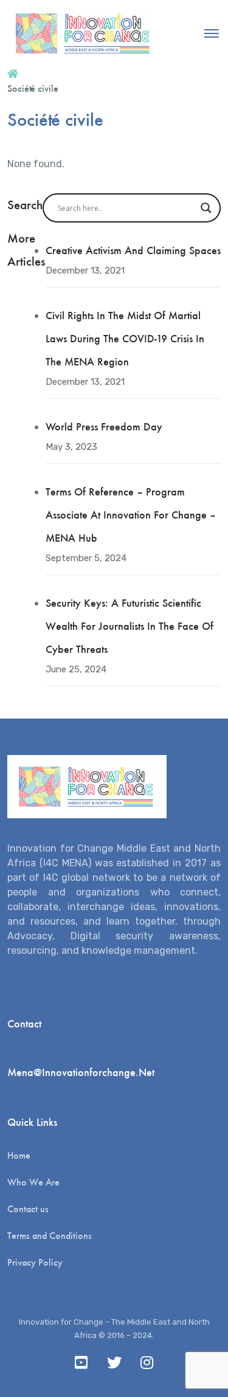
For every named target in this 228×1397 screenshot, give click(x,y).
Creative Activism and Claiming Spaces (133, 250)
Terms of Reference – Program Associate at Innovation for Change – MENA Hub (131, 515)
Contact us (28, 1209)
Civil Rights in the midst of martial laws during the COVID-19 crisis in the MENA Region (125, 338)
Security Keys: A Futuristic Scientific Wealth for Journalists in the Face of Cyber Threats (129, 626)
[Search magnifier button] (206, 207)
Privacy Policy (35, 1262)
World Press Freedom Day (104, 426)
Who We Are (33, 1182)
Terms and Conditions (49, 1235)
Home (18, 1155)
